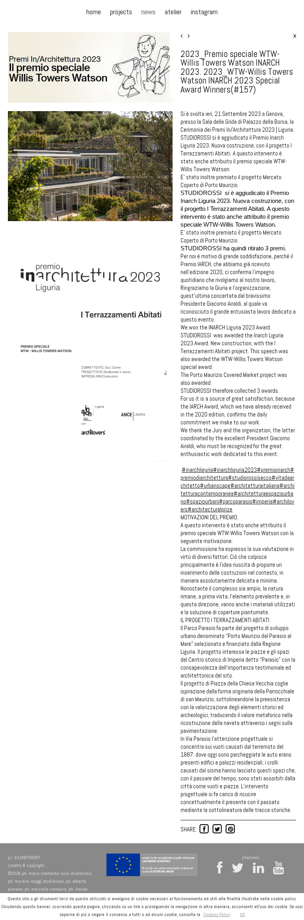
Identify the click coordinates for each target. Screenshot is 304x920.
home (93, 11)
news (148, 11)
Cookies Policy (216, 914)
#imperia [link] (262, 501)
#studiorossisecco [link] (250, 477)
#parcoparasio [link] (235, 501)
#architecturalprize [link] (210, 509)
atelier (173, 11)
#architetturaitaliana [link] (254, 485)
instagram (204, 11)
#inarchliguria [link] (197, 469)
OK (242, 914)
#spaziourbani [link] (202, 501)
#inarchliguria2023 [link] (235, 469)
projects (121, 11)
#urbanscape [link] (215, 485)
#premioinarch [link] (273, 469)
